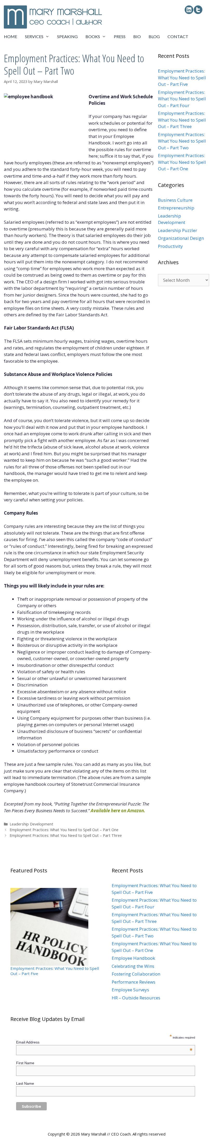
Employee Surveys (130, 990)
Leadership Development (31, 824)
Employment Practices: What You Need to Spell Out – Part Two (182, 141)
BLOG (154, 36)
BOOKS (92, 36)
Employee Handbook (133, 958)
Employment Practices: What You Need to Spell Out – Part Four (182, 98)
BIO (137, 36)
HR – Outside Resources (136, 998)
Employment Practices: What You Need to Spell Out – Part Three (66, 835)
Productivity (170, 246)
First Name (25, 1063)
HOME (10, 36)
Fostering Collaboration (136, 974)
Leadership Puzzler (177, 230)
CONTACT (178, 36)
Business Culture (175, 200)
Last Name (25, 1083)
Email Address (104, 1042)
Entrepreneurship (176, 208)
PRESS (119, 36)
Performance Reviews (133, 982)
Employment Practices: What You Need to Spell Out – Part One (64, 829)
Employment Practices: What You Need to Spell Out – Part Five (182, 77)
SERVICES (34, 36)
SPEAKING (67, 36)
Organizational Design (181, 238)
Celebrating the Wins (133, 966)
